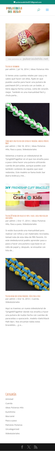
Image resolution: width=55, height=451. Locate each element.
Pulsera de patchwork (12, 66)
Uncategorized (12, 429)
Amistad (9, 399)
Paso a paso (15, 149)
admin (12, 69)
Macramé (10, 416)
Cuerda (35, 298)
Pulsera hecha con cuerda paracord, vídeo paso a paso (23, 296)
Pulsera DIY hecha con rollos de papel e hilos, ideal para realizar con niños (27, 216)
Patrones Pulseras (14, 425)
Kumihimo (10, 412)
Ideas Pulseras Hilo (40, 69)
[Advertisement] (27, 360)
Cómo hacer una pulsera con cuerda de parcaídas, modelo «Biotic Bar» (27, 142)
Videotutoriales (30, 149)
